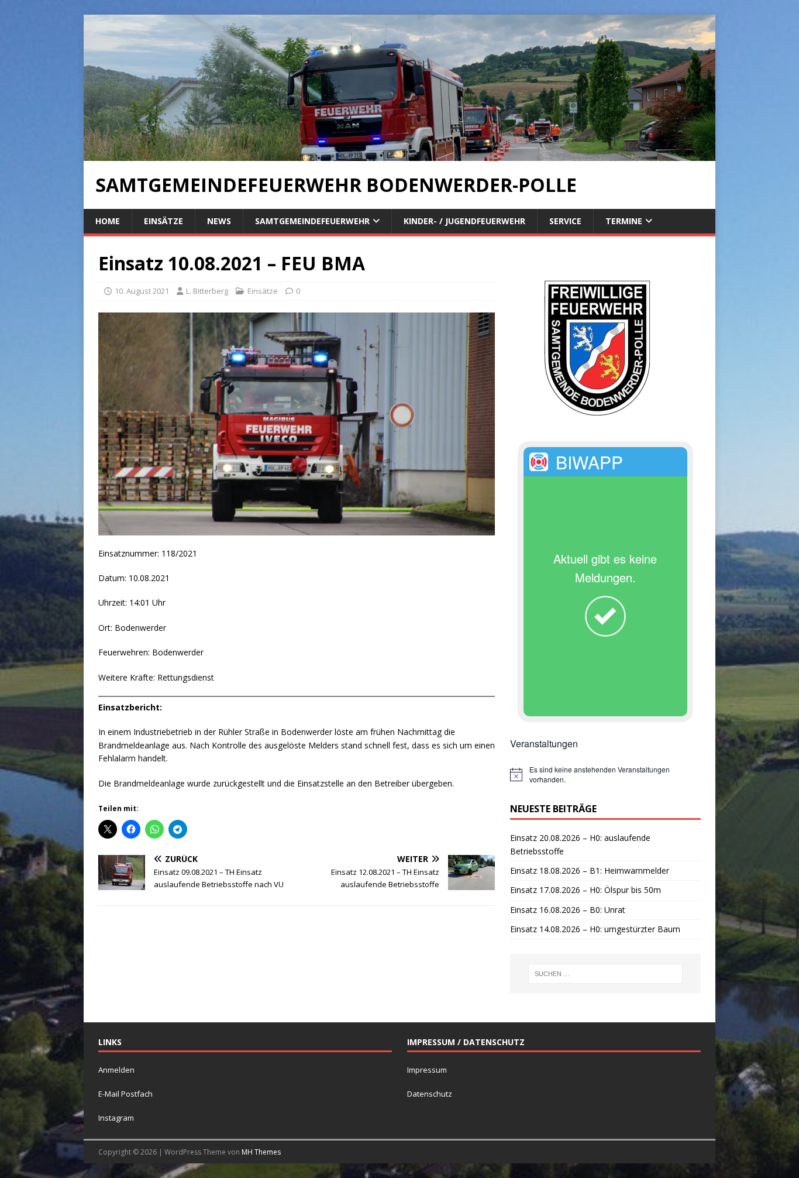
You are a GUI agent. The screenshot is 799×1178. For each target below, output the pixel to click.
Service (565, 220)
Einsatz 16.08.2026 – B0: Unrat (567, 909)
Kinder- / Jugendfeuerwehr (464, 220)
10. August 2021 (142, 291)
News (219, 220)
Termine (623, 220)
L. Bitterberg (207, 291)
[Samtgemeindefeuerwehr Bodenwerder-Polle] (399, 153)
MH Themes (261, 1152)
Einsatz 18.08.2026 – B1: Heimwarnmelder (589, 870)
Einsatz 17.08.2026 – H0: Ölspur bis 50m (585, 889)
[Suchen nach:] (605, 974)
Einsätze (163, 220)
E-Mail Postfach (125, 1093)
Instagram (116, 1117)
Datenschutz (429, 1093)
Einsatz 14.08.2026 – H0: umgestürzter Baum (595, 929)
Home (107, 220)
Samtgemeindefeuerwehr (312, 220)
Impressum (427, 1069)
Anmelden (116, 1069)
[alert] (605, 774)
